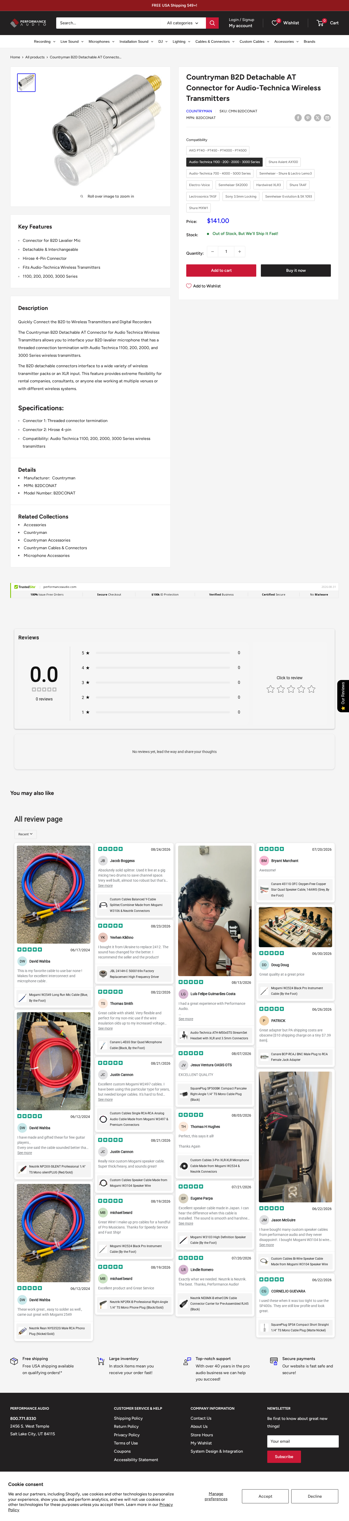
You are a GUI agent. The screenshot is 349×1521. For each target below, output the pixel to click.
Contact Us (201, 1418)
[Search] (212, 23)
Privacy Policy (127, 1434)
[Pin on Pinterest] (307, 117)
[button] (320, 23)
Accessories (35, 524)
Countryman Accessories (47, 540)
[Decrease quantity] (212, 251)
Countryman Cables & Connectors (55, 547)
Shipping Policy (128, 1418)
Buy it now (296, 270)
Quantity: (195, 253)
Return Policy (126, 1426)
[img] (44, 690)
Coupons (122, 1451)
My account (240, 25)
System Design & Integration (217, 1451)
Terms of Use (126, 1443)
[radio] (217, 150)
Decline (315, 1496)
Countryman (199, 111)
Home (15, 57)
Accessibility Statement (136, 1459)
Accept (265, 1496)
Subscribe (284, 1456)
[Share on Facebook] (298, 117)
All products (35, 57)
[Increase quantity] (239, 251)
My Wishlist (201, 1443)
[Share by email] (327, 117)
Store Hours (202, 1434)
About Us (199, 1426)
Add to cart (221, 270)
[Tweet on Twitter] (317, 117)
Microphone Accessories (46, 555)
